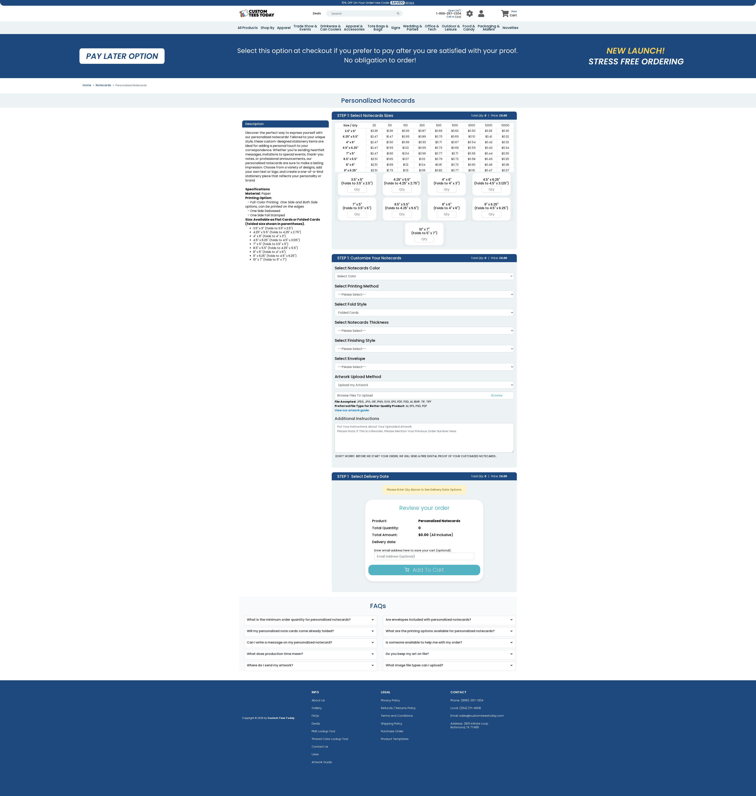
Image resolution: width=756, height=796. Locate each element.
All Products (248, 27)
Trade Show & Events (305, 28)
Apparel (284, 27)
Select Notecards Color (357, 268)
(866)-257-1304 (472, 700)
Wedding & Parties (412, 28)
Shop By (267, 27)
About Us (318, 700)
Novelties (510, 27)
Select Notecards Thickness (362, 322)
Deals (317, 13)
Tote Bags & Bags (378, 28)
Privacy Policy (390, 700)
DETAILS (409, 3)
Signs (395, 27)
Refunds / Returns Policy (398, 708)
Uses (315, 754)
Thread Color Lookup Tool (330, 739)
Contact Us (320, 746)
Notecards (103, 85)
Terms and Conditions (397, 716)
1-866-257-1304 (448, 13)
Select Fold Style (351, 304)
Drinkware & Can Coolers (330, 28)
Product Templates (395, 739)
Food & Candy (469, 28)
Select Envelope (350, 358)
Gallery (317, 708)
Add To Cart (427, 570)
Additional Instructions (357, 418)
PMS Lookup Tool (323, 731)
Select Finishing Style (355, 340)
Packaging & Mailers (489, 28)
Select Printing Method (357, 286)
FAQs (315, 716)
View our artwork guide (352, 410)
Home (87, 85)
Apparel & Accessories (354, 28)
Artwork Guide (322, 762)
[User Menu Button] (469, 13)
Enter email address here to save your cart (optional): (412, 550)
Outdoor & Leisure (451, 28)
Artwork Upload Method (358, 376)
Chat (458, 16)
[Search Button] (398, 13)
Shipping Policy (391, 723)
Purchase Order (392, 731)
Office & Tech (432, 28)
